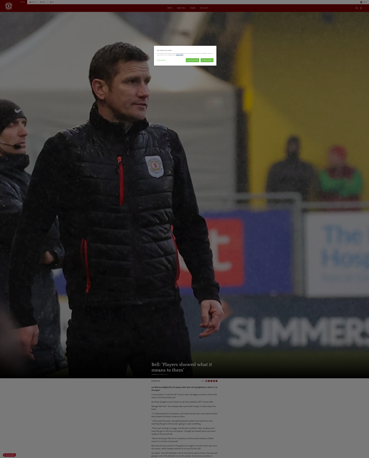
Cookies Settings (161, 60)
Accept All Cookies (207, 60)
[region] (185, 56)
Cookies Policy (179, 55)
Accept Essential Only (192, 60)
